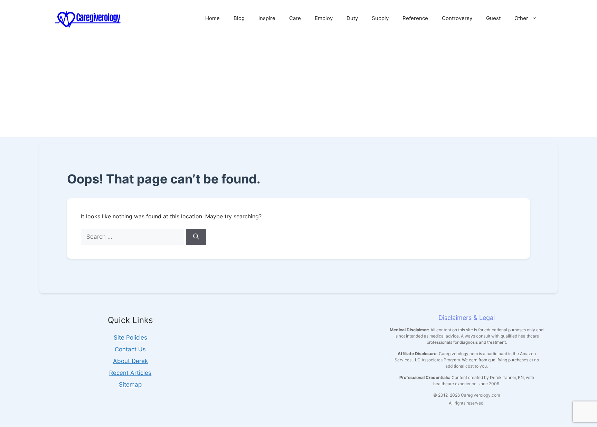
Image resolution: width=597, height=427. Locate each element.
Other (521, 18)
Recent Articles (130, 372)
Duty (352, 18)
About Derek (130, 361)
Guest (493, 18)
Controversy (457, 18)
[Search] (196, 237)
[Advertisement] (298, 88)
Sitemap (130, 384)
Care (295, 18)
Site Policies (130, 337)
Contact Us (130, 349)
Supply (380, 18)
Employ (324, 18)
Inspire (266, 18)
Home (212, 18)
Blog (239, 18)
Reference (415, 18)
